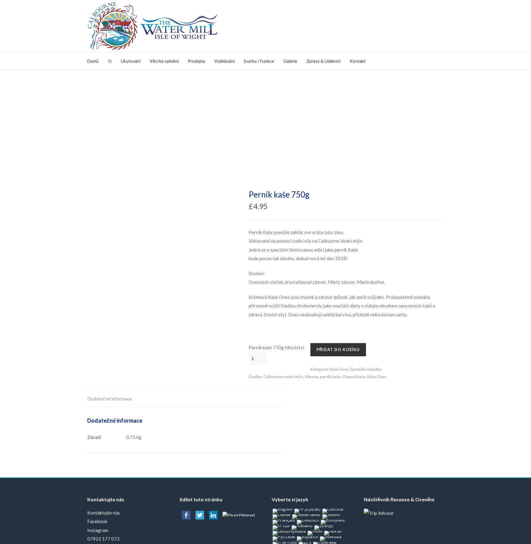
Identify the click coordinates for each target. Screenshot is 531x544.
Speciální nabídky (366, 369)
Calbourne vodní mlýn (283, 376)
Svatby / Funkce (259, 61)
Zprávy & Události (323, 61)
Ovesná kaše (353, 376)
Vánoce (311, 376)
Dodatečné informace (109, 398)
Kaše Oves (339, 369)
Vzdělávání (224, 61)
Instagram (97, 530)
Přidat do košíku (338, 349)
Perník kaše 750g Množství (276, 347)
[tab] (109, 399)
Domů (93, 61)
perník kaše (330, 376)
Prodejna (196, 61)
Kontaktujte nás (103, 512)
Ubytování (130, 61)
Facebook (97, 521)
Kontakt (358, 61)
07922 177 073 (103, 539)
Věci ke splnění (164, 61)
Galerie (290, 61)
